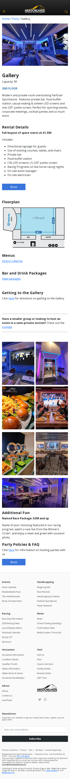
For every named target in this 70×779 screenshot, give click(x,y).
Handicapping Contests (48, 596)
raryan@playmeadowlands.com (14, 764)
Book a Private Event (12, 601)
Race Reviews (43, 591)
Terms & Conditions (9, 750)
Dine (39, 659)
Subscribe (35, 738)
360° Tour (42, 677)
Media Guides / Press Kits (49, 632)
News (39, 618)
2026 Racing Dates (11, 623)
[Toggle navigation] (4, 11)
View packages (11, 279)
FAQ (30, 750)
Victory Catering (12, 261)
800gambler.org (8, 772)
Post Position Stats (46, 628)
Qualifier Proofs (9, 664)
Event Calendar (9, 587)
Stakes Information (11, 668)
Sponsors (6, 641)
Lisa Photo (7, 700)
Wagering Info (43, 587)
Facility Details (44, 668)
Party (15, 19)
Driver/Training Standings (49, 623)
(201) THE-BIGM (23, 756)
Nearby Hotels (44, 673)
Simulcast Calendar (11, 632)
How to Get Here (45, 664)
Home (6, 19)
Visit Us (40, 654)
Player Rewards (44, 605)
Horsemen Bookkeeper (13, 677)
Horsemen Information (13, 654)
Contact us (7, 695)
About (5, 691)
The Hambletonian (11, 596)
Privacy (23, 750)
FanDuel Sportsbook (47, 601)
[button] (66, 11)
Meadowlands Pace (11, 591)
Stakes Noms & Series (12, 673)
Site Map (38, 750)
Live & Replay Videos (12, 628)
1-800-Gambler (52, 770)
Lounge (7, 327)
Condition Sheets (10, 659)
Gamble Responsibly (53, 750)
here (11, 298)
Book (13, 187)
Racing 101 (7, 637)
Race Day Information (12, 618)
